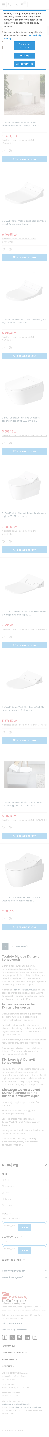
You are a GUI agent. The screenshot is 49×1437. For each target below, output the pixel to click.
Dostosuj (24, 55)
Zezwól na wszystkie (24, 46)
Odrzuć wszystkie (24, 63)
